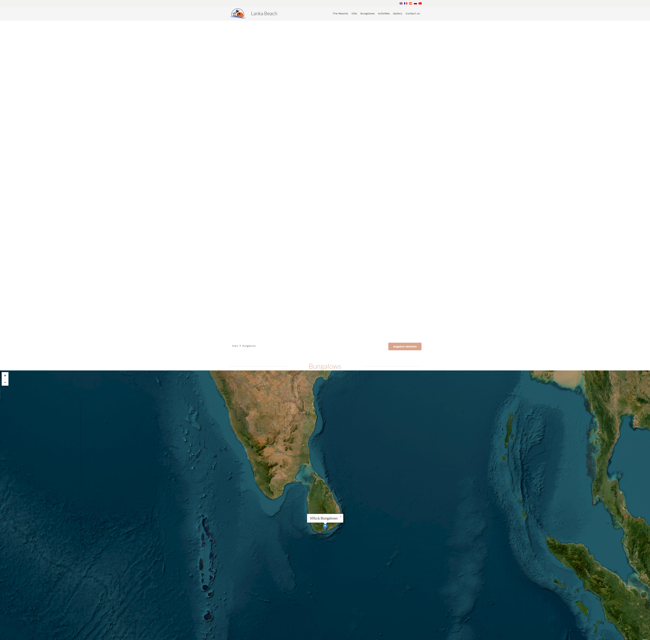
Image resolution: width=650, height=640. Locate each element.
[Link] (238, 13)
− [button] (5, 382)
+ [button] (5, 375)
